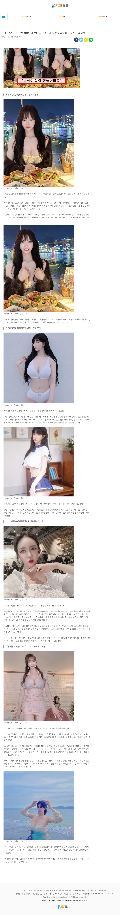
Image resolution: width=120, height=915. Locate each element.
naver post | (46, 900)
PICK (27, 16)
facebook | (69, 900)
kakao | (75, 900)
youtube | (55, 900)
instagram (83, 900)
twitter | (62, 900)
